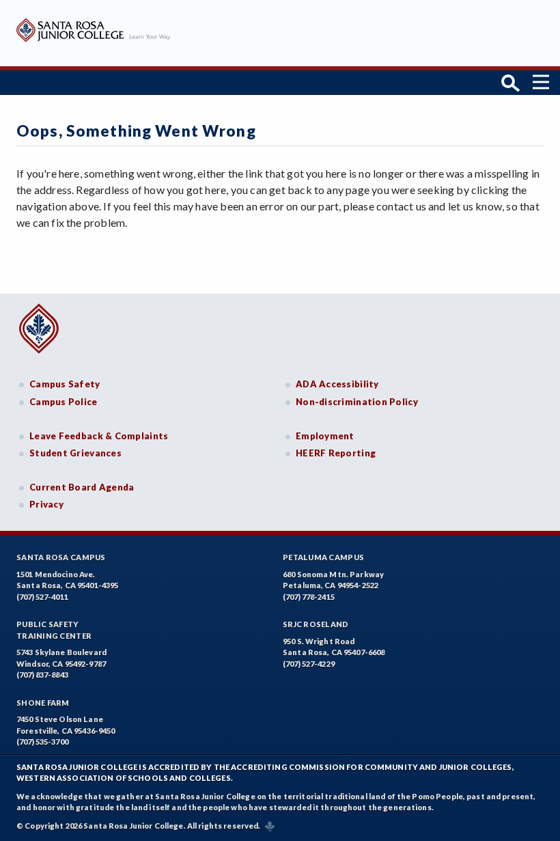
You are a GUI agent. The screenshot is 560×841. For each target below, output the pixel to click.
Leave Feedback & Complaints (98, 435)
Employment (325, 435)
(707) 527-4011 (42, 596)
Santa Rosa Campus (61, 557)
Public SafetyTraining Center (54, 630)
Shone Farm (43, 702)
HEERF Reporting (336, 452)
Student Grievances (75, 452)
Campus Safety (64, 383)
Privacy (46, 504)
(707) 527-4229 (309, 663)
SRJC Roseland (316, 624)
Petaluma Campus (323, 557)
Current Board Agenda (82, 487)
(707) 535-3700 (42, 741)
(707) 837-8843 (42, 674)
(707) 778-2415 (309, 596)
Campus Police (63, 401)
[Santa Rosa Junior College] (93, 40)
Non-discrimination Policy (357, 401)
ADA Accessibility (337, 383)
